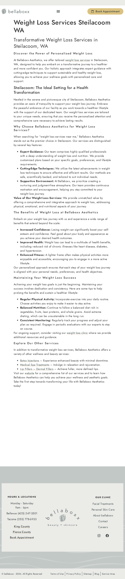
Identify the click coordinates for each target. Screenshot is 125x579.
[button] (58, 11)
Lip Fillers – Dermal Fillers (37, 369)
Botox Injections (29, 360)
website (29, 373)
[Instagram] (99, 535)
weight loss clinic (77, 333)
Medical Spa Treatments (34, 365)
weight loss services (77, 60)
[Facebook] (107, 535)
